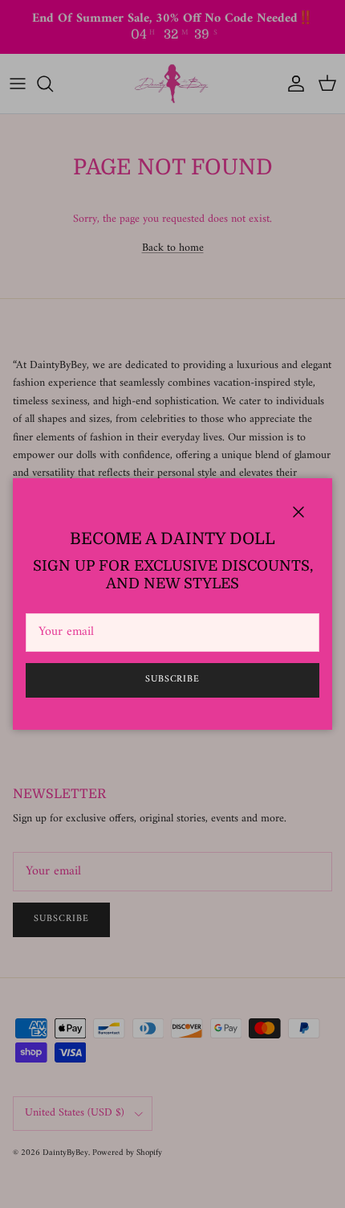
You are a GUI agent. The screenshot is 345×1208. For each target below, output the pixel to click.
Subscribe (173, 679)
